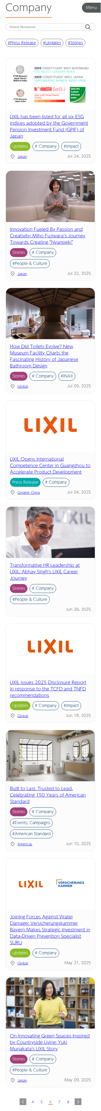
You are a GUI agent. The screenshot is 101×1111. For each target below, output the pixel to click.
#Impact (71, 146)
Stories (18, 252)
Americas (24, 844)
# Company (46, 146)
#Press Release (22, 43)
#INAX (67, 376)
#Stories (75, 43)
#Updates (52, 43)
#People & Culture (29, 263)
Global (22, 386)
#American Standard (31, 834)
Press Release (25, 482)
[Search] (88, 27)
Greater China (28, 492)
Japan (22, 156)
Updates (20, 146)
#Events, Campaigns (31, 823)
